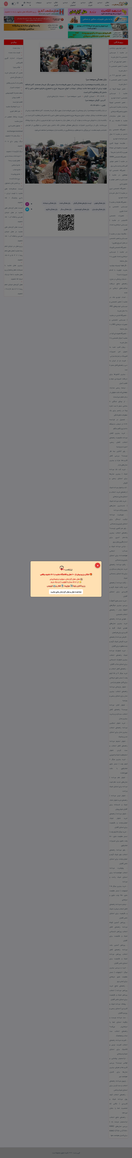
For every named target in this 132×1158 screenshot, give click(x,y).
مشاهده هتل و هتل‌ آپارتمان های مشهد (66, 592)
